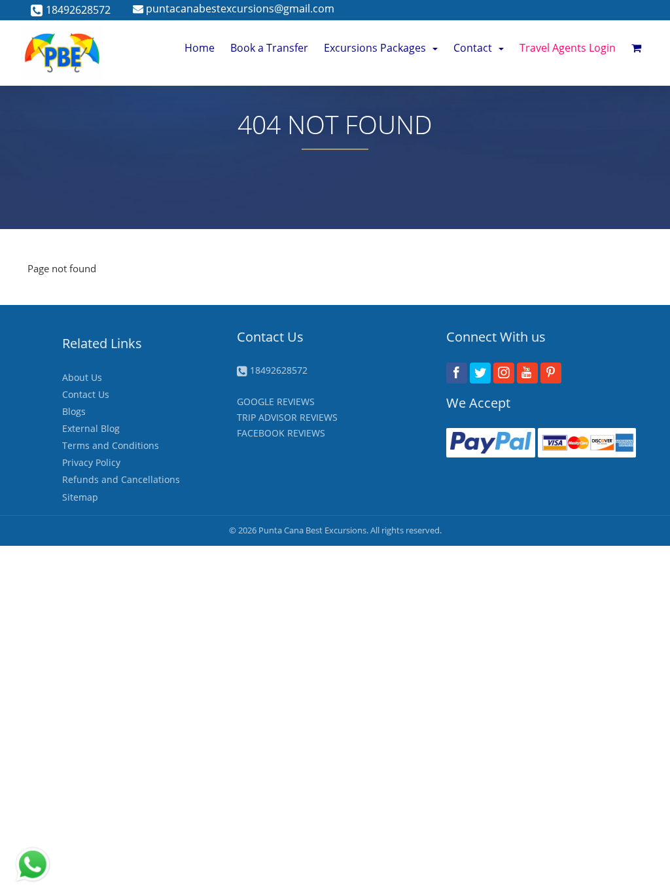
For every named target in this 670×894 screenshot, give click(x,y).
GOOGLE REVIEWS (276, 401)
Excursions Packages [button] (375, 48)
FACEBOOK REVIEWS (281, 433)
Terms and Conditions (110, 445)
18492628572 (78, 10)
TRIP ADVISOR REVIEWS (287, 417)
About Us (82, 377)
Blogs (74, 411)
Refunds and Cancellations (121, 479)
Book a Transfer (269, 48)
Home (200, 48)
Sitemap (80, 497)
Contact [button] (472, 48)
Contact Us (85, 394)
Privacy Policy (91, 462)
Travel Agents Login (568, 48)
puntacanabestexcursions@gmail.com (238, 8)
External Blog (91, 428)
